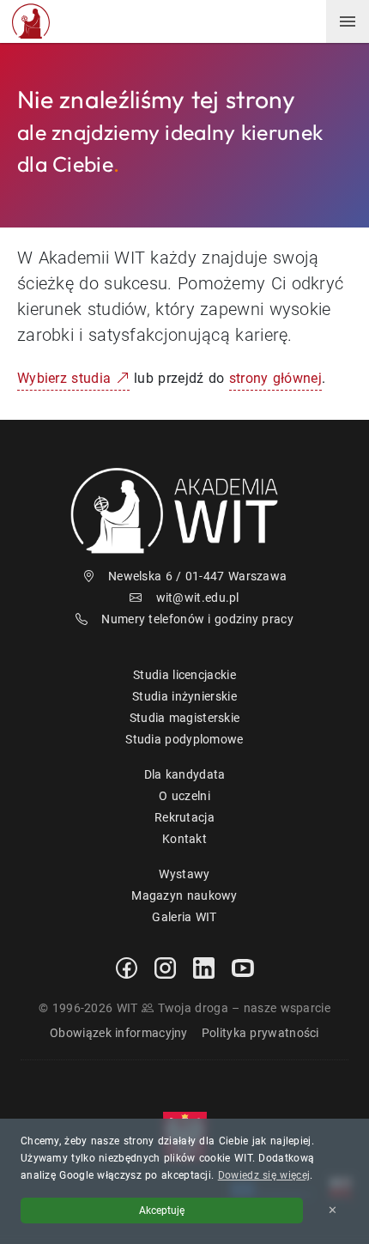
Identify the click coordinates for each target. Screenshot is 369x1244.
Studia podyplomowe (184, 739)
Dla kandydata (185, 774)
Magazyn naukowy (184, 895)
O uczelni (184, 796)
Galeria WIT (184, 917)
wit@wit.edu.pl (197, 597)
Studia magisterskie (185, 718)
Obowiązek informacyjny (119, 1033)
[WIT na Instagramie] (165, 967)
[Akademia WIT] (184, 510)
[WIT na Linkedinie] (204, 967)
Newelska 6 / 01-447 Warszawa (197, 576)
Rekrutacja (184, 817)
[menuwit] (347, 21)
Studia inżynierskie (184, 696)
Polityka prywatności (260, 1033)
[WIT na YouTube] (243, 967)
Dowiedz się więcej (264, 1175)
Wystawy (184, 874)
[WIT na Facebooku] (126, 967)
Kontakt (184, 839)
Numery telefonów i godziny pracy (197, 619)
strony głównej (275, 378)
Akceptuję (161, 1211)
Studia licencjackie (184, 675)
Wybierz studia (66, 378)
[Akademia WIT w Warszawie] (31, 20)
